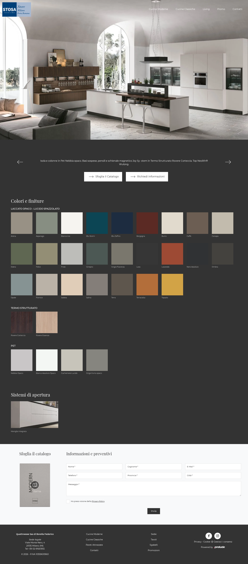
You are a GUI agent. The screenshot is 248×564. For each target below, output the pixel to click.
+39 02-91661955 (36, 548)
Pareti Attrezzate (94, 545)
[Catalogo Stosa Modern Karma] (35, 485)
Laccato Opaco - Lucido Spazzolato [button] (35, 208)
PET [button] (13, 345)
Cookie (206, 541)
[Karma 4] (20, 162)
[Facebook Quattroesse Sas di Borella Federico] (209, 536)
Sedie (153, 534)
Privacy (198, 541)
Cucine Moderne (158, 9)
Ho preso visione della (88, 501)
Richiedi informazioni (150, 176)
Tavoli (154, 539)
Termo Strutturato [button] (24, 308)
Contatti (237, 9)
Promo (221, 9)
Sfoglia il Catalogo (107, 176)
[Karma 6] (228, 162)
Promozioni (154, 550)
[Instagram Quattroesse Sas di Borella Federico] (217, 536)
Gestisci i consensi (223, 541)
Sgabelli (154, 545)
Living (206, 9)
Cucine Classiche (185, 9)
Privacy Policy (98, 501)
